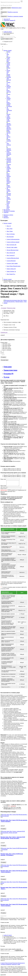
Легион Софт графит (12, 247)
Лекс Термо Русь (11, 274)
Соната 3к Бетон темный (13, 242)
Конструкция (8, 963)
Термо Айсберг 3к (11, 271)
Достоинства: (4, 487)
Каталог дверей (7, 50)
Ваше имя (3, 479)
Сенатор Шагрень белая (13, 258)
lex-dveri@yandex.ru (9, 33)
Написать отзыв (11, 308)
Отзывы (6, 216)
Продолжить (4, 12)
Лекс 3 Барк (10, 231)
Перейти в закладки (13, 12)
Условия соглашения (6, 964)
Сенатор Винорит (11, 260)
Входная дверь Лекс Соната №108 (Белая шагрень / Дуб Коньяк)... (12, 854)
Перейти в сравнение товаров (15, 16)
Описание (8, 367)
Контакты (6, 217)
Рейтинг (3, 492)
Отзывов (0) (8, 374)
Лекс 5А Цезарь (11, 234)
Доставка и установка (9, 211)
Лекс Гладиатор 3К (11, 244)
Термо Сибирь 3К (11, 268)
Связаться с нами (15, 964)
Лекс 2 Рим (9, 228)
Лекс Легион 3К (11, 252)
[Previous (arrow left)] (1, 917)
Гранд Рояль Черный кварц (13, 266)
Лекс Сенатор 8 (10, 255)
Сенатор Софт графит (12, 263)
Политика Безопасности (18, 963)
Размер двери (4, 342)
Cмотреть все (4, 332)
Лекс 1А (9, 226)
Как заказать (7, 209)
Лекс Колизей (10, 236)
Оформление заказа (16, 7)
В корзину (3, 357)
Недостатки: (4, 488)
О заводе (3, 963)
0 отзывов (3, 308)
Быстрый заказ (4, 360)
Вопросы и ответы (8, 214)
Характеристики (10, 370)
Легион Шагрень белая (12, 250)
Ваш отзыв (3, 485)
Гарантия (6, 212)
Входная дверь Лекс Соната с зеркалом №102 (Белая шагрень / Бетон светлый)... (13, 837)
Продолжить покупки (6, 7)
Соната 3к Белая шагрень (13, 239)
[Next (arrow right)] (2, 917)
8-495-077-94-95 (8, 31)
